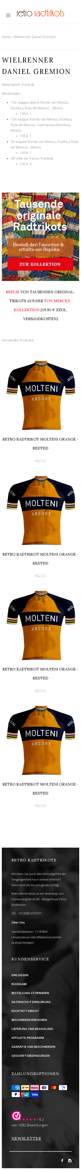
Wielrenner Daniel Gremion (35, 36)
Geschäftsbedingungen (30, 1056)
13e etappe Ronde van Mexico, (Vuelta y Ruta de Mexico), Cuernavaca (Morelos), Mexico (41, 125)
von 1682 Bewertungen (29, 1125)
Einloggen (19, 975)
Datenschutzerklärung (31, 1002)
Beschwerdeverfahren (29, 1020)
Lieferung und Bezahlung (32, 1029)
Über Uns (18, 922)
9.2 (41, 1119)
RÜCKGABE (19, 984)
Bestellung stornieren (30, 993)
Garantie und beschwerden (33, 1047)
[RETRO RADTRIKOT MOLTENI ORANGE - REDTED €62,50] (40, 357)
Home (6, 36)
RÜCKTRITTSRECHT (25, 1011)
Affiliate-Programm (27, 1038)
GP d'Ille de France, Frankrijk (32, 158)
